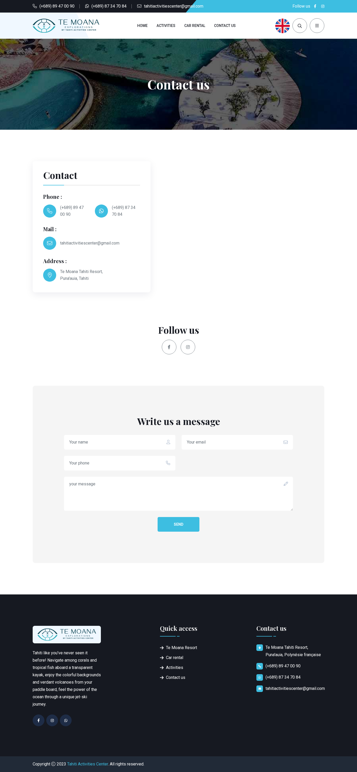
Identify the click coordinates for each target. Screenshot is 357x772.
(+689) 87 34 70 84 (108, 6)
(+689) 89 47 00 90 (56, 6)
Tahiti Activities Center (87, 764)
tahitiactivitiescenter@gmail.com (173, 6)
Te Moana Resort (181, 647)
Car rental (194, 26)
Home (142, 26)
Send (178, 524)
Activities (166, 26)
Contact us (225, 26)
